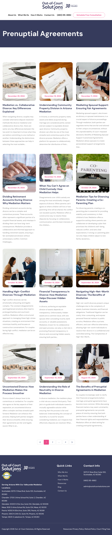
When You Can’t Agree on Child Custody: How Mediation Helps (54, 189)
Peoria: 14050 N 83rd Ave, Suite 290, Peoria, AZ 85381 (23, 510)
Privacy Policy (78, 529)
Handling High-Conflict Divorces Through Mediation (19, 293)
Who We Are (63, 472)
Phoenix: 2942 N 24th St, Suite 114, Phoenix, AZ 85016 (23, 514)
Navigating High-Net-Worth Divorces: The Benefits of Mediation (92, 295)
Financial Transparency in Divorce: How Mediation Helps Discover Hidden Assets (54, 296)
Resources (62, 483)
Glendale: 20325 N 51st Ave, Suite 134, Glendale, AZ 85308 (25, 504)
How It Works (37, 15)
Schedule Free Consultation (89, 15)
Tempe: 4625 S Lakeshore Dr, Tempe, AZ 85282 (20, 517)
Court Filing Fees (103, 529)
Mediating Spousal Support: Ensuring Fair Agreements (92, 106)
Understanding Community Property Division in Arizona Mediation (55, 108)
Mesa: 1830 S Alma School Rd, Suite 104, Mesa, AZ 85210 (24, 507)
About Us (12, 15)
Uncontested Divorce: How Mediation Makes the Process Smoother (18, 390)
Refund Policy (90, 529)
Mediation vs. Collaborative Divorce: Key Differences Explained (19, 108)
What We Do (23, 15)
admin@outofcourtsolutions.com (97, 486)
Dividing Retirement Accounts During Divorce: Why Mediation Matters (17, 200)
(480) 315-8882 (64, 15)
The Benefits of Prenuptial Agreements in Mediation (91, 388)
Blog (59, 487)
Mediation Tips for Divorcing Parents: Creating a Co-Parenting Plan (92, 200)
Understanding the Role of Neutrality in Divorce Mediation (54, 390)
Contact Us (49, 15)
